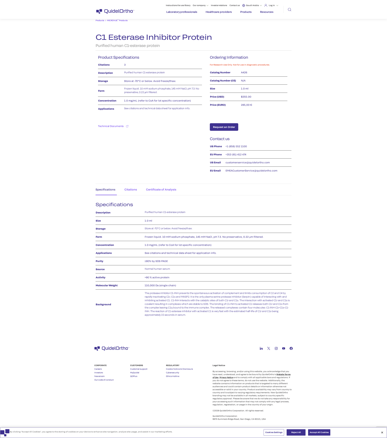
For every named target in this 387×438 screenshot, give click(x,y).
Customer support (138, 369)
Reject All (296, 432)
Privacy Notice (226, 377)
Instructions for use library (178, 5)
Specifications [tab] (105, 189)
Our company (199, 5)
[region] (193, 432)
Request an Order (224, 126)
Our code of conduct (104, 380)
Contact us (234, 5)
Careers (98, 369)
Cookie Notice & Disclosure (179, 369)
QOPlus (133, 376)
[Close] (382, 432)
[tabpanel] (193, 260)
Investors (98, 372)
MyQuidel (134, 372)
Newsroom (99, 376)
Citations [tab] (130, 189)
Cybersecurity (172, 372)
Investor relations (219, 5)
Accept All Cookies (319, 432)
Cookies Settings (273, 432)
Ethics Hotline (172, 376)
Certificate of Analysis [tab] (161, 189)
